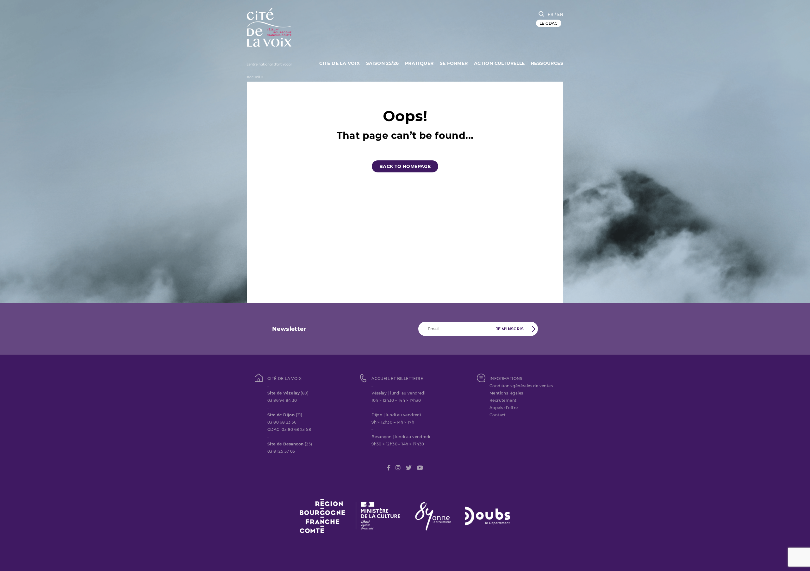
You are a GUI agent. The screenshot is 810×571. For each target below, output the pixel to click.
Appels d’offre (503, 407)
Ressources (547, 63)
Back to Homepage (405, 166)
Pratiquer (419, 63)
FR (550, 14)
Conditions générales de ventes (521, 385)
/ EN (559, 14)
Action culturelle (499, 63)
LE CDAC (548, 23)
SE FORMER (454, 63)
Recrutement (502, 400)
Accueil (253, 77)
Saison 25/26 (382, 63)
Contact (497, 415)
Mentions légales (506, 393)
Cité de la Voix (339, 63)
